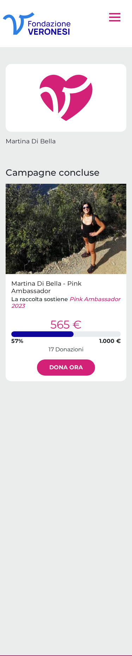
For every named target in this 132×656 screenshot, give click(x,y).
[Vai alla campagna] (66, 229)
